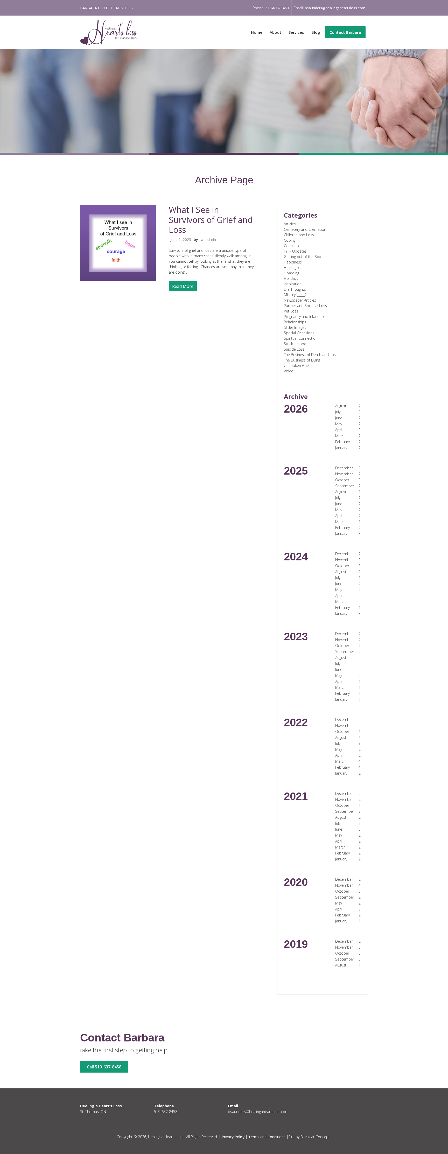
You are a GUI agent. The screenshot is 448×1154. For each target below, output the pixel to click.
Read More (182, 286)
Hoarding (291, 272)
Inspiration (293, 283)
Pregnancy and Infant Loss (305, 316)
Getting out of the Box (302, 256)
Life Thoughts (295, 289)
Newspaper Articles (300, 300)
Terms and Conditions (266, 1136)
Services (296, 32)
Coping (290, 240)
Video (288, 371)
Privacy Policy (233, 1136)
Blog (315, 32)
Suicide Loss (294, 349)
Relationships (295, 321)
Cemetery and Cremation (305, 229)
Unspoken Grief (297, 365)
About (275, 32)
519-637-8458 (277, 7)
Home (256, 32)
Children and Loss (299, 234)
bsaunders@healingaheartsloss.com (335, 7)
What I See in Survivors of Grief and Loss (211, 219)
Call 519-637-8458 (104, 1067)
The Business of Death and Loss (311, 354)
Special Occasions (299, 332)
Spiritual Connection (301, 338)
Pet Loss (291, 311)
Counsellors (294, 245)
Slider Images (295, 327)
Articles (290, 223)
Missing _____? (295, 294)
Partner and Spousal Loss (305, 305)
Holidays (291, 278)
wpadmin (208, 239)
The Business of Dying (302, 360)
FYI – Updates (295, 251)
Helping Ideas (295, 267)
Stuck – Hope (295, 343)
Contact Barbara (345, 32)
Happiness (293, 262)
